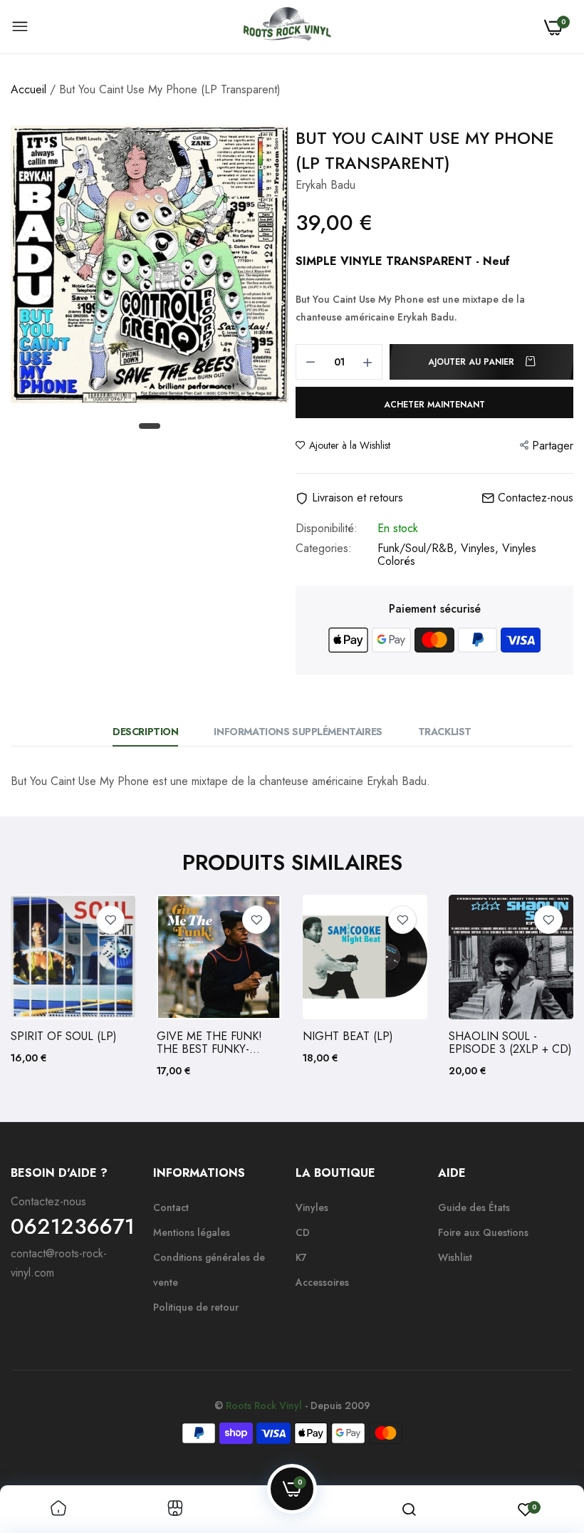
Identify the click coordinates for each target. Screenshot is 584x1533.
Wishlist (455, 1257)
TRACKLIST (444, 731)
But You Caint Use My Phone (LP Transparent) (425, 150)
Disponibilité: (327, 528)
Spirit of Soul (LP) (64, 1036)
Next (538, 986)
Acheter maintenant (434, 404)
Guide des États (474, 1207)
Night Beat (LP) (348, 1036)
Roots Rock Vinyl (264, 1405)
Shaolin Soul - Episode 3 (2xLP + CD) (510, 1043)
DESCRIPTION (145, 731)
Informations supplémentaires (298, 731)
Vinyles (312, 1207)
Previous (46, 986)
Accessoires (322, 1282)
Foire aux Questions (483, 1232)
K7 (301, 1257)
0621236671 (73, 1226)
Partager (552, 445)
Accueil (28, 89)
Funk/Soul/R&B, (419, 548)
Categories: (324, 549)
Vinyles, (481, 548)
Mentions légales (191, 1232)
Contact (171, 1207)
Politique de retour (196, 1307)
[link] (110, 919)
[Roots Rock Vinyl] (287, 27)
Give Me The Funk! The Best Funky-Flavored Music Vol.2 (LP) (209, 1043)
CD (303, 1232)
